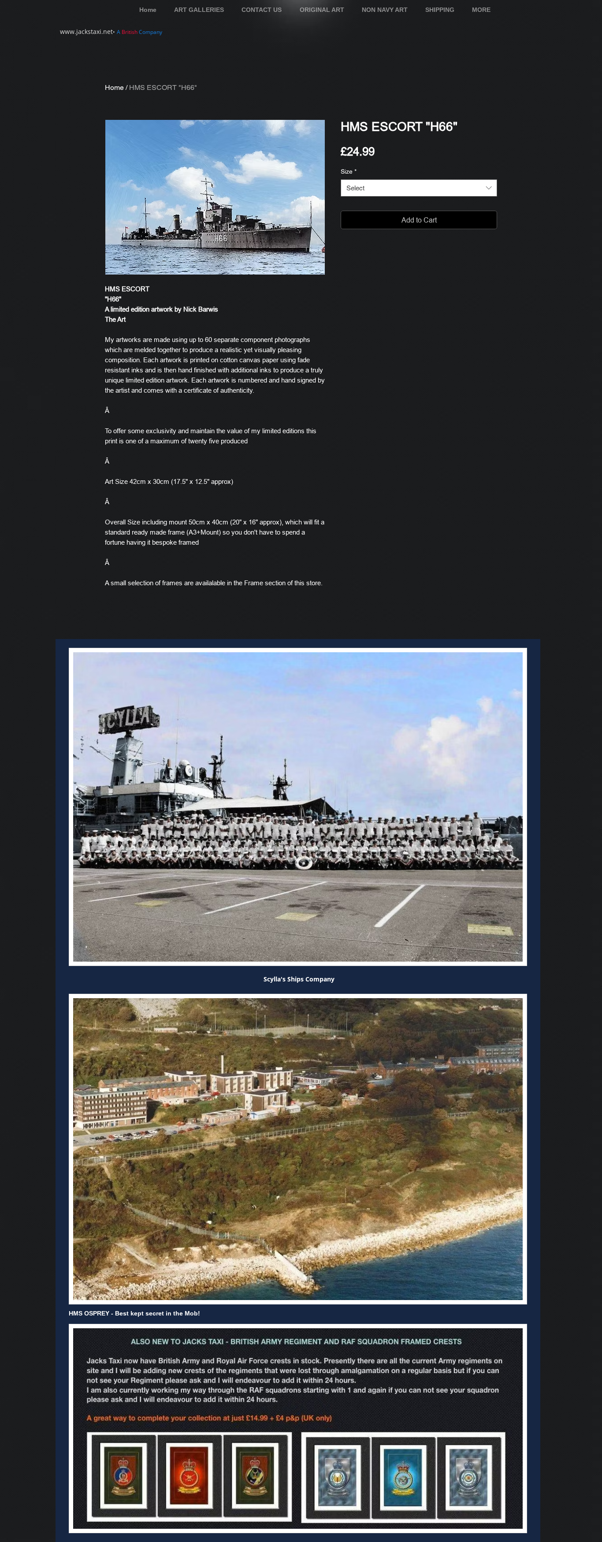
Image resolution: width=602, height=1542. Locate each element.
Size (349, 171)
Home (114, 87)
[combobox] (419, 188)
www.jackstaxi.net (86, 31)
